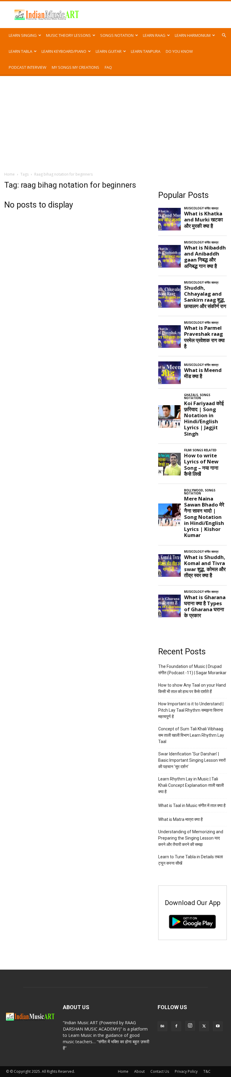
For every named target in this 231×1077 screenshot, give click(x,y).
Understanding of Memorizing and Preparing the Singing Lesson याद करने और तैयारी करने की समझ (190, 838)
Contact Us (159, 1071)
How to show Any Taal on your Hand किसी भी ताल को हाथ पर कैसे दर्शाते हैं (192, 688)
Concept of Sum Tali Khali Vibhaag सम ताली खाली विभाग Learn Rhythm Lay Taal (191, 735)
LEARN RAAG (154, 35)
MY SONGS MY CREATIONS (75, 67)
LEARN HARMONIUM (193, 35)
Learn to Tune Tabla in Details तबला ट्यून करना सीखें (190, 860)
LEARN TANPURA (145, 51)
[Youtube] (218, 1026)
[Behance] (162, 1026)
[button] (224, 35)
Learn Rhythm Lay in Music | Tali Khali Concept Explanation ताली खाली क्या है (191, 785)
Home (9, 174)
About (139, 1071)
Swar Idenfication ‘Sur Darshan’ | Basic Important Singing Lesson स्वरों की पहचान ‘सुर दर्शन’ (192, 760)
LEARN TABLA (20, 51)
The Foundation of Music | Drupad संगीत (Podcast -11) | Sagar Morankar (192, 669)
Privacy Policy (186, 1071)
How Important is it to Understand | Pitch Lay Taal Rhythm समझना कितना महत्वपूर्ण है (190, 710)
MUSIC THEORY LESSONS (68, 35)
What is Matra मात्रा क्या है (180, 819)
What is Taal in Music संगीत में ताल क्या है (192, 805)
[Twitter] (204, 1026)
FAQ (108, 67)
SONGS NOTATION (117, 35)
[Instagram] (190, 1026)
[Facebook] (176, 1026)
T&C (207, 1071)
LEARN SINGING (23, 35)
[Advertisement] (115, 121)
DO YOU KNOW (179, 51)
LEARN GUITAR (109, 51)
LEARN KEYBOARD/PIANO (64, 51)
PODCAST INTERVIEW (27, 67)
